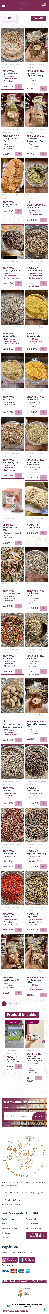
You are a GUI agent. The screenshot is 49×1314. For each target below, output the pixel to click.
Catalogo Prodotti (9, 1219)
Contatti (5, 1238)
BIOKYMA (8, 71)
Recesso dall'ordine (37, 1235)
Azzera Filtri (39, 18)
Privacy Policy (32, 1219)
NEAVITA (7, 525)
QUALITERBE (34, 1054)
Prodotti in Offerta (9, 1228)
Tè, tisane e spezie (8, 64)
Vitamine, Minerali (13, 1053)
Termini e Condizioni (34, 1228)
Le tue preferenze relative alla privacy (27, 1305)
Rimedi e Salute (12, 1050)
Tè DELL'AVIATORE (36, 203)
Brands (4, 1224)
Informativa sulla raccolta (15, 1311)
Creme (35, 1050)
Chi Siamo (6, 1233)
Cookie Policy (32, 1224)
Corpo (29, 1050)
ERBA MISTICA (35, 71)
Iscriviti (39, 1116)
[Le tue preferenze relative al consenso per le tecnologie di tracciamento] (44, 1309)
